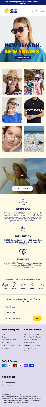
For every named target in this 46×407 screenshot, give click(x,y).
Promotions (28, 351)
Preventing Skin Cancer (32, 337)
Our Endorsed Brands (32, 345)
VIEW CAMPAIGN (22, 188)
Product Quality (30, 342)
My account (6, 348)
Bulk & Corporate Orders (11, 345)
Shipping (5, 337)
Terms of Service (30, 348)
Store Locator (7, 342)
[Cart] (37, 10)
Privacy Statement (31, 340)
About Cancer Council (32, 334)
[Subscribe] (37, 318)
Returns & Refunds (9, 340)
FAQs (4, 334)
